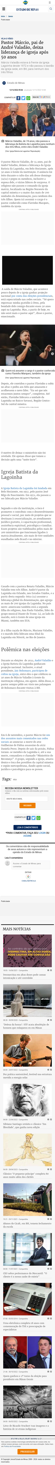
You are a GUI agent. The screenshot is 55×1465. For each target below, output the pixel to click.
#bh (15, 779)
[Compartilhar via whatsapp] (28, 98)
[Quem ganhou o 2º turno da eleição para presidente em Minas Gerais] (27, 1352)
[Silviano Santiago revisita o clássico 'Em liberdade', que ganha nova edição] (27, 1100)
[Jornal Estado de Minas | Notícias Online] (27, 10)
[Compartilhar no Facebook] (18, 98)
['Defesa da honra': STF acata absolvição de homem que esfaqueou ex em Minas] (27, 1000)
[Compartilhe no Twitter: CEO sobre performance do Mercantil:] (51, 1269)
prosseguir (27, 1451)
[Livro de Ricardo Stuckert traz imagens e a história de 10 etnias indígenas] (27, 1402)
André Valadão (43, 660)
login (42, 832)
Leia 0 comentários (27, 827)
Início (3, 16)
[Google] (28, 877)
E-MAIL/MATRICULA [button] (29, 881)
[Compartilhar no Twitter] (23, 98)
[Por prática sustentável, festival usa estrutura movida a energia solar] (27, 1050)
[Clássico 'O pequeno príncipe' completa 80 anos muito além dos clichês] (27, 1150)
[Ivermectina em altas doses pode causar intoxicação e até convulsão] (27, 951)
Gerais (10, 16)
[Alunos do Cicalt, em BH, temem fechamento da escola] (27, 1199)
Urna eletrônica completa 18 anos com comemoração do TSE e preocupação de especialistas (24, 1326)
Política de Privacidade (12, 1446)
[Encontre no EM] (50, 9)
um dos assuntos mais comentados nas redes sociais (25, 738)
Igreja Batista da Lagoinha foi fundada (25, 488)
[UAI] (25, 3)
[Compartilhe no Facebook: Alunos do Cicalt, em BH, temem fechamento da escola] (48, 1219)
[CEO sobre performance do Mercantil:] (27, 1249)
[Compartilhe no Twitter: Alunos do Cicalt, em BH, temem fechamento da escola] (51, 1219)
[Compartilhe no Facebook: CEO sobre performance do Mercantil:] (48, 1269)
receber (27, 805)
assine (27, 835)
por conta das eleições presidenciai (31, 295)
